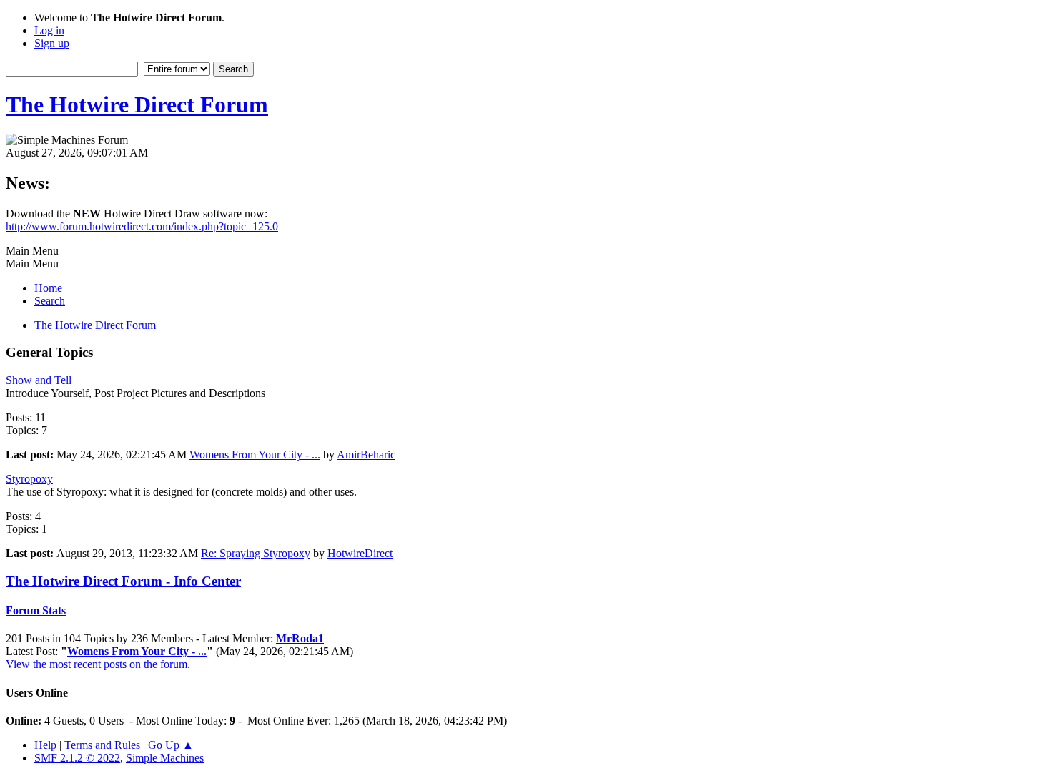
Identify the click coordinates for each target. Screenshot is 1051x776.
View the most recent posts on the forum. (98, 664)
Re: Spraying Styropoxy (255, 553)
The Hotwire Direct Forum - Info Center (123, 581)
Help (45, 745)
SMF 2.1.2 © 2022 (77, 758)
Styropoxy (29, 479)
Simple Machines (165, 758)
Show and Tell (38, 380)
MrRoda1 (300, 638)
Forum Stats (36, 610)
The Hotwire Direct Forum (137, 104)
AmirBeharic (366, 454)
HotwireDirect (360, 553)
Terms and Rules (102, 745)
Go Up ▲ (171, 745)
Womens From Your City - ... (254, 454)
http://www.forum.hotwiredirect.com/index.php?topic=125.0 (142, 226)
